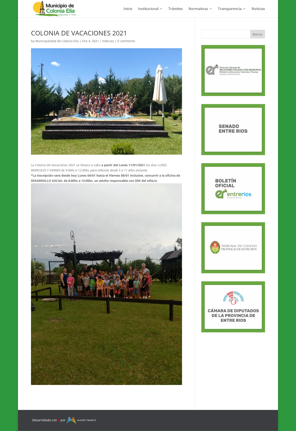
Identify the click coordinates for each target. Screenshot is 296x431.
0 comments (126, 41)
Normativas (198, 9)
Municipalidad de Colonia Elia (57, 41)
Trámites (175, 9)
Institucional (148, 9)
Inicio (128, 9)
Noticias (258, 9)
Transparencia (230, 9)
